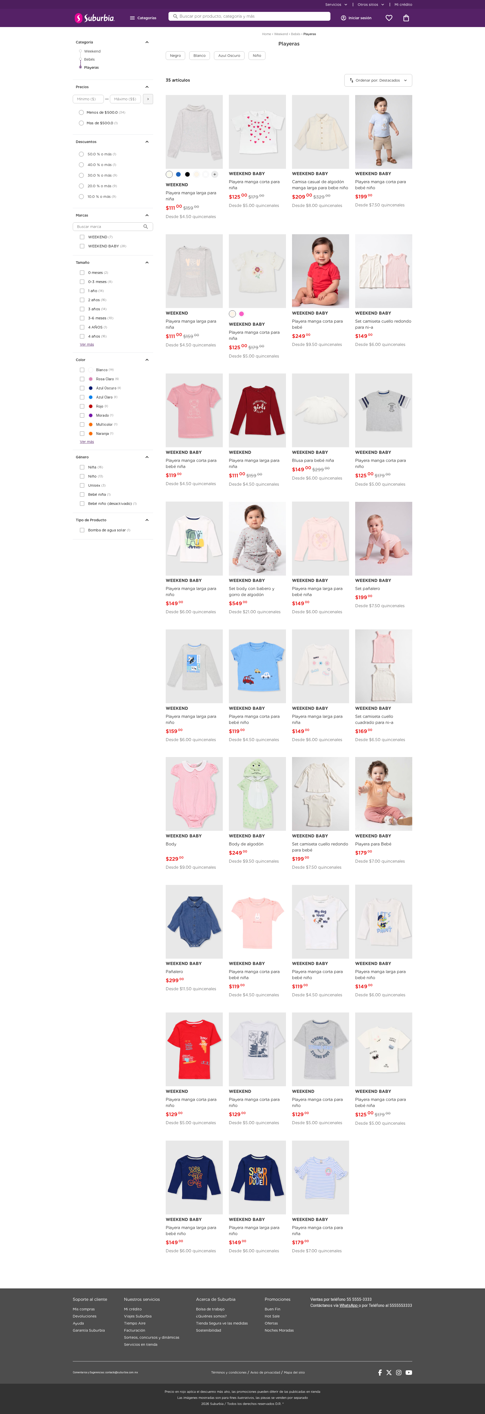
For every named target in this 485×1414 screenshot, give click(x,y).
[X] (389, 1373)
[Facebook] (380, 1373)
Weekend (92, 51)
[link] (194, 160)
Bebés (89, 59)
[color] (169, 174)
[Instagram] (398, 1373)
